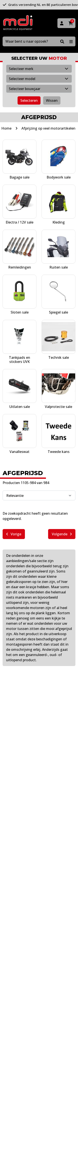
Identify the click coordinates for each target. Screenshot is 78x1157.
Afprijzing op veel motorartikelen (48, 128)
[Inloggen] (61, 23)
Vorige (15, 534)
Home (6, 128)
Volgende (60, 534)
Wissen (52, 100)
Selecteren (29, 100)
